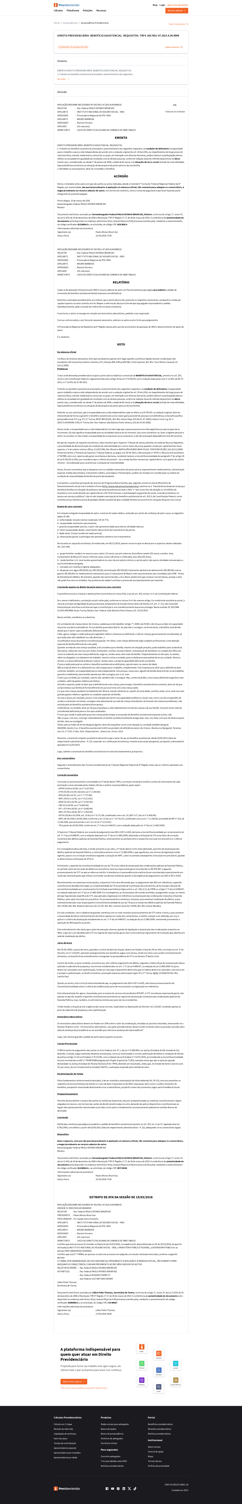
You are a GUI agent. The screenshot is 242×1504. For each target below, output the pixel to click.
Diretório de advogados (112, 1438)
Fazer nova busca (177, 24)
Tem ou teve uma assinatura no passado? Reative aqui (83, 1388)
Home (57, 22)
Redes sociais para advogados (115, 1424)
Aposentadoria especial (65, 1448)
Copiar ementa (172, 47)
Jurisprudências (70, 22)
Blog (155, 5)
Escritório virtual (109, 1443)
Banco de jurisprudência (112, 1434)
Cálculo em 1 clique (63, 1424)
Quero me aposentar (177, 5)
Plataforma (73, 10)
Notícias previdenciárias (112, 1466)
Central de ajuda (155, 1451)
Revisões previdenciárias (159, 1429)
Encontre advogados (110, 1456)
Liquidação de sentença (65, 1434)
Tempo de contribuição (65, 1443)
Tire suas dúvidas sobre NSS (114, 1461)
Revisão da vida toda (63, 1429)
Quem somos (154, 1447)
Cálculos (58, 10)
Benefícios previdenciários (160, 1424)
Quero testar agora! (72, 1381)
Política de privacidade (158, 1466)
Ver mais (61, 79)
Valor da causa (60, 1438)
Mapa (150, 1456)
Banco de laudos (108, 1429)
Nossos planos (175, 10)
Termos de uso (155, 1461)
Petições (88, 10)
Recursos (101, 10)
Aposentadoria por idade (65, 1457)
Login (162, 5)
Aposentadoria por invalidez (67, 1453)
